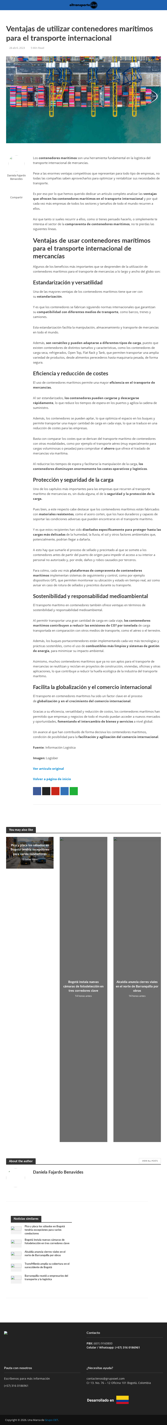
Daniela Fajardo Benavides (16, 177)
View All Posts (150, 1160)
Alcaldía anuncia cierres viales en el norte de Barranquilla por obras (137, 986)
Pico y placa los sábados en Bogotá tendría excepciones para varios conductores (30, 850)
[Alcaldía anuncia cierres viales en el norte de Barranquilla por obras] (16, 1255)
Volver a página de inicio (52, 779)
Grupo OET (51, 1420)
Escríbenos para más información (27, 1378)
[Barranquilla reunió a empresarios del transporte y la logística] (16, 1279)
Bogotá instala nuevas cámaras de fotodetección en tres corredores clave (83, 986)
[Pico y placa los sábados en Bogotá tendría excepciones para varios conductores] (16, 1230)
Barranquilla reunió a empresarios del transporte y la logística (46, 1278)
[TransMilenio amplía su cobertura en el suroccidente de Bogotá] (16, 1267)
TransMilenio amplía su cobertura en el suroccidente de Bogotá (47, 1266)
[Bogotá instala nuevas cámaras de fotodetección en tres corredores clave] (16, 1243)
